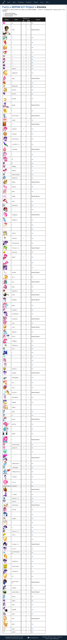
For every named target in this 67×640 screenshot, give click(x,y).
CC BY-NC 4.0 (9, 638)
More (47, 2)
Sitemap (44, 637)
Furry (41, 2)
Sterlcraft (28, 2)
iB (23, 20)
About (14, 2)
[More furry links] (44, 2)
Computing (20, 2)
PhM (28, 20)
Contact (54, 637)
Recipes (36, 2)
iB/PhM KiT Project (23, 7)
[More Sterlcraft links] (32, 2)
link (32, 23)
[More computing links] (24, 2)
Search (49, 637)
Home (8, 2)
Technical (59, 637)
